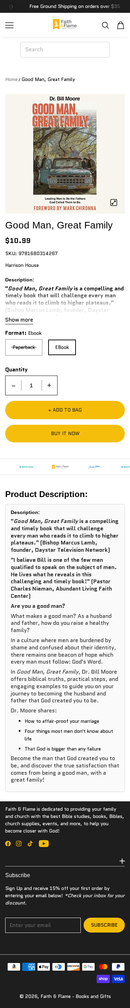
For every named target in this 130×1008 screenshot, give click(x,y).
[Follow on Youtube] (44, 843)
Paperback (23, 347)
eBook (62, 347)
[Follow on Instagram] (18, 843)
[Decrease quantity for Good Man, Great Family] (13, 385)
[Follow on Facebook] (8, 843)
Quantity (16, 370)
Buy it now (65, 433)
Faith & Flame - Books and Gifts (76, 996)
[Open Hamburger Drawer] (9, 25)
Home (11, 79)
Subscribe (104, 924)
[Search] (105, 25)
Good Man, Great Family (48, 79)
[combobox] (65, 49)
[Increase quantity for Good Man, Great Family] (49, 385)
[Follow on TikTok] (30, 843)
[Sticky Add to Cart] (114, 990)
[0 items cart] (120, 25)
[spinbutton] (31, 385)
